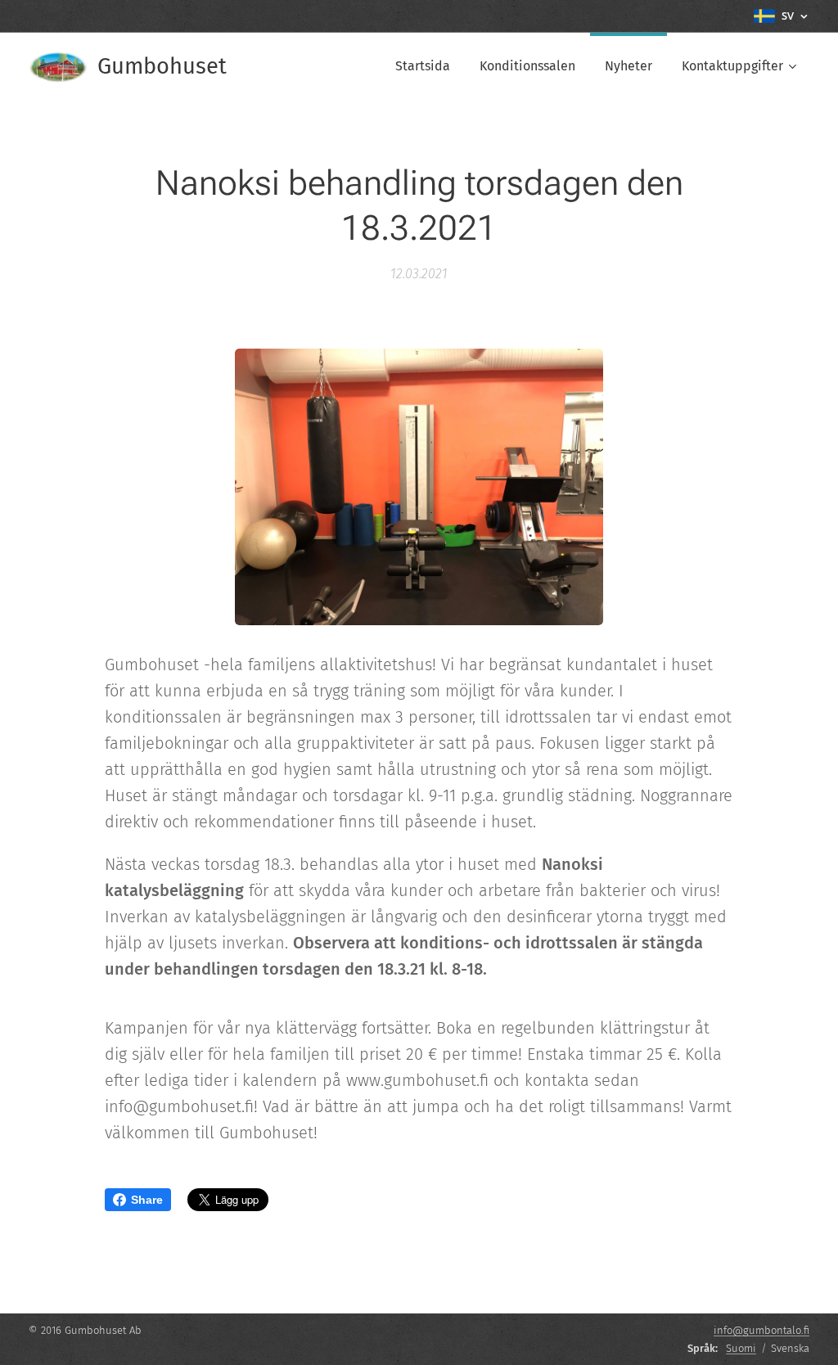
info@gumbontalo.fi (761, 1330)
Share (147, 1199)
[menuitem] (423, 66)
